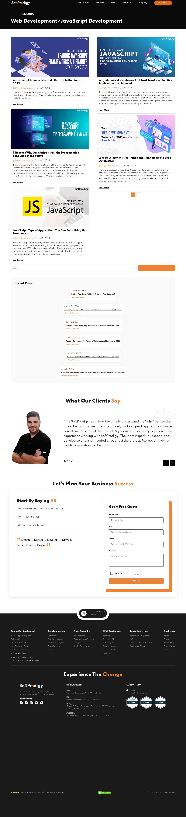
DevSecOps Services (82, 646)
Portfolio (126, 3)
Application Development (23, 631)
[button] (166, 463)
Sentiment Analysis (110, 650)
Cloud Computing (82, 631)
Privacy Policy (169, 646)
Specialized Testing (137, 646)
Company (142, 3)
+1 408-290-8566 (32, 517)
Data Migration (54, 646)
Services (100, 3)
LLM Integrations (109, 643)
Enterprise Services (139, 631)
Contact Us (163, 3)
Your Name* (114, 515)
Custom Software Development (142, 643)
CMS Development (18, 643)
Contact (167, 639)
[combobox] (117, 544)
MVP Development (18, 653)
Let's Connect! (94, 614)
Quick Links (169, 631)
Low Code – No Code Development (25, 660)
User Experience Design (20, 646)
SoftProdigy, (154, 792)
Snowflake (52, 650)
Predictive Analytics (56, 643)
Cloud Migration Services (84, 639)
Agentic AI (84, 3)
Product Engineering (19, 650)
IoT (131, 639)
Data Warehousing (55, 639)
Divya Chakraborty (24, 88)
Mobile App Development (21, 636)
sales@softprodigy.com (34, 525)
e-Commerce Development (22, 657)
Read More (18, 105)
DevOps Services (80, 643)
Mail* (111, 527)
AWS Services (79, 636)
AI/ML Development (112, 631)
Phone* (112, 539)
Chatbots (106, 653)
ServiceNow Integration (139, 636)
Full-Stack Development (20, 639)
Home (166, 636)
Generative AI (108, 639)
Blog (113, 3)
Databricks (52, 636)
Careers (167, 650)
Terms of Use (169, 643)
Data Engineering (56, 631)
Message (112, 551)
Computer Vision (109, 646)
